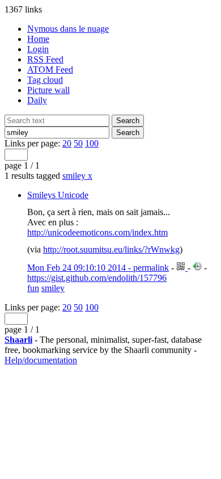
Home (38, 39)
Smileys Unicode (57, 195)
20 (66, 143)
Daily (37, 100)
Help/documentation (41, 360)
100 (92, 143)
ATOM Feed (50, 69)
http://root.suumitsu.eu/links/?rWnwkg (111, 249)
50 (78, 143)
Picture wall (48, 90)
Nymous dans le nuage (68, 28)
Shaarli (18, 339)
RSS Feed (45, 59)
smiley (77, 175)
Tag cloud (45, 80)
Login (38, 49)
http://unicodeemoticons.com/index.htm (97, 232)
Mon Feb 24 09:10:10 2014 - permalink (98, 267)
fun (33, 288)
